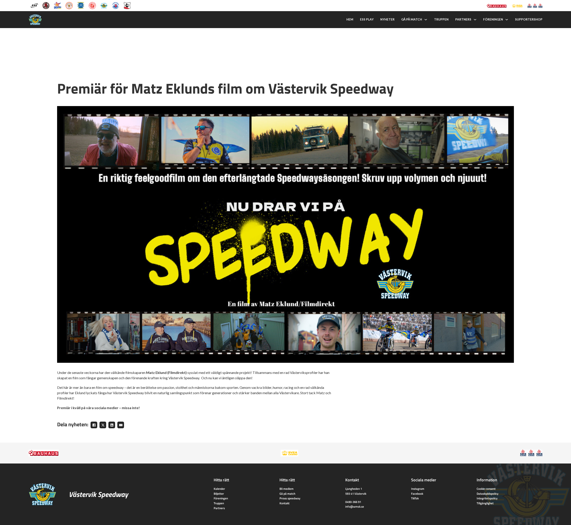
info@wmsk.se (354, 506)
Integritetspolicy (487, 498)
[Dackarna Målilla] (57, 5)
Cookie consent (486, 488)
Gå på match (411, 19)
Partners (463, 19)
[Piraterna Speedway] (80, 5)
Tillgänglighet (485, 503)
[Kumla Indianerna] (46, 5)
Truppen (441, 19)
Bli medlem (286, 488)
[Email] (120, 425)
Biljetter (219, 493)
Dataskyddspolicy (487, 493)
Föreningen (493, 19)
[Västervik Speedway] (104, 5)
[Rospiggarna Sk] (92, 5)
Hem (349, 19)
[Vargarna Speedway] (115, 5)
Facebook (417, 493)
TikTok (415, 498)
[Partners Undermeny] (475, 20)
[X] (102, 425)
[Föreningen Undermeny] (506, 20)
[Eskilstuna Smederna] (127, 5)
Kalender (219, 488)
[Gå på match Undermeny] (425, 20)
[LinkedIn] (111, 425)
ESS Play (367, 19)
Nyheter (387, 19)
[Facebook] (94, 425)
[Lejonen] (69, 5)
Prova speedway (289, 498)
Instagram (417, 488)
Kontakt (284, 503)
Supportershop (528, 19)
